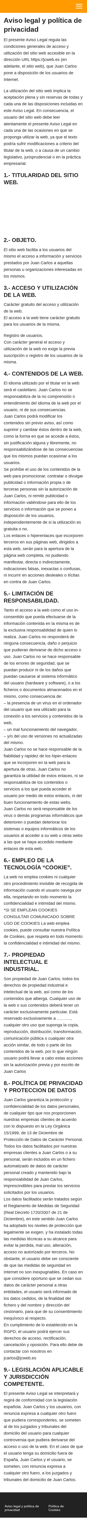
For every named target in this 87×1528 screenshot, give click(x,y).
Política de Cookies (56, 1508)
